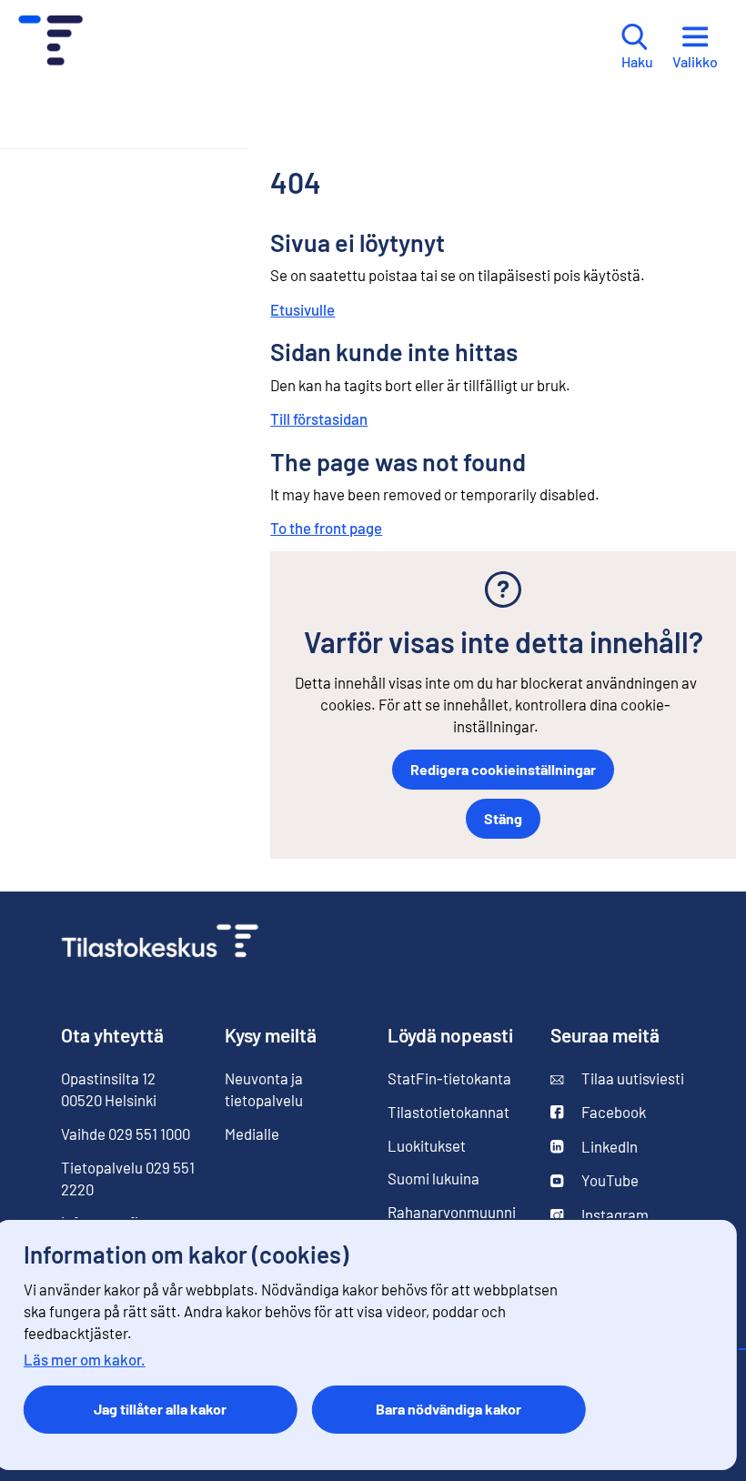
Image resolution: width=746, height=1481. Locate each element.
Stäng (503, 818)
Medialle (252, 1133)
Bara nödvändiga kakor (448, 1408)
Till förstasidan (319, 418)
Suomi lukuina (433, 1178)
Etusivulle (302, 309)
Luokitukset (427, 1145)
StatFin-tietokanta (449, 1078)
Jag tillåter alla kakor (160, 1408)
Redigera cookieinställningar (503, 769)
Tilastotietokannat (448, 1112)
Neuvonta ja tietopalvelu (264, 1089)
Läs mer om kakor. (85, 1359)
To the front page (326, 528)
